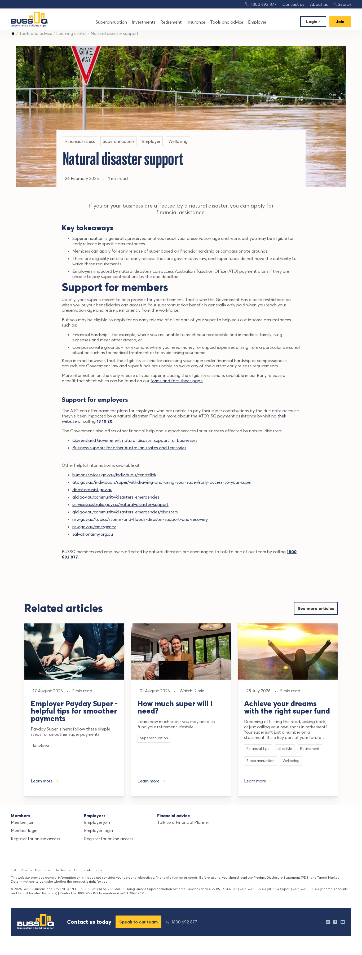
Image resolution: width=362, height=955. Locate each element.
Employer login (98, 830)
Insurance (196, 22)
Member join (22, 822)
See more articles (316, 608)
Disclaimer (43, 870)
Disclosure (63, 870)
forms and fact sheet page (177, 380)
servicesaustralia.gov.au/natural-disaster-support (120, 504)
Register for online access (35, 838)
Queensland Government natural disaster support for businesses (134, 440)
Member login (24, 830)
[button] (342, 4)
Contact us (293, 4)
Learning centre (71, 33)
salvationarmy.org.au (92, 534)
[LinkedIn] (328, 922)
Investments (144, 22)
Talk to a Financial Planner (183, 822)
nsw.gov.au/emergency (94, 526)
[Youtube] (343, 922)
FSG (14, 870)
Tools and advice (226, 22)
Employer (257, 22)
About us (319, 4)
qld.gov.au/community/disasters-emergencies (115, 497)
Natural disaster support (115, 33)
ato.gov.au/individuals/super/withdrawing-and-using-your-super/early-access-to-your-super (162, 482)
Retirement (171, 22)
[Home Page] (29, 19)
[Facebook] (335, 922)
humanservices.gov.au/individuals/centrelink (114, 474)
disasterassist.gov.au (92, 489)
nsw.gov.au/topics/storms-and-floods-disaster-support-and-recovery (140, 519)
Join (340, 21)
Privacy (26, 870)
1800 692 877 (264, 4)
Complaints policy (88, 870)
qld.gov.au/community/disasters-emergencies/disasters (125, 511)
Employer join (97, 822)
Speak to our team (138, 922)
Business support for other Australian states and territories (129, 447)
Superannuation (111, 22)
